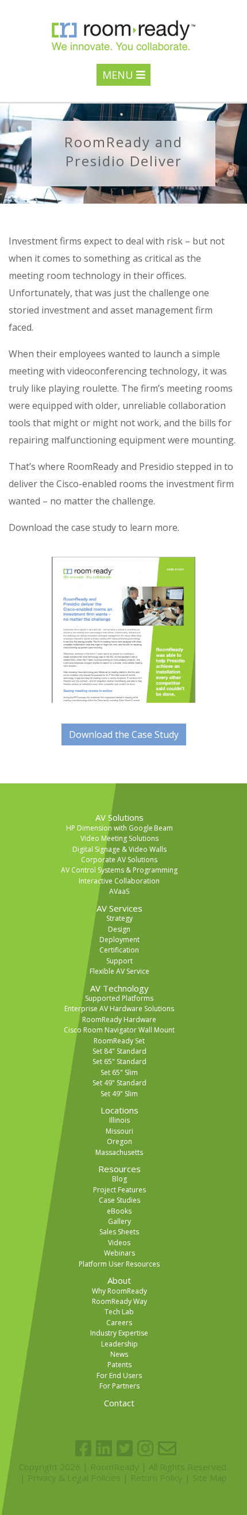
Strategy (119, 918)
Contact (119, 1403)
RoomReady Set (119, 1041)
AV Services (119, 908)
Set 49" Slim (119, 1094)
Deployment (119, 939)
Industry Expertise (119, 1333)
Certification (119, 950)
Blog (119, 1179)
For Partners (119, 1386)
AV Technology (119, 988)
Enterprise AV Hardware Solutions (119, 1008)
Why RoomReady (119, 1291)
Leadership (119, 1344)
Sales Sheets (119, 1232)
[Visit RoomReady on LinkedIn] (104, 1448)
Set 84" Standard (119, 1051)
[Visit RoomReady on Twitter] (125, 1448)
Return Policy (156, 1477)
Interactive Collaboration (119, 881)
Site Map (209, 1477)
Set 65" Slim (119, 1072)
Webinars (119, 1253)
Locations (119, 1110)
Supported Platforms (119, 998)
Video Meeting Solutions (119, 838)
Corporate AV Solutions (119, 859)
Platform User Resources (119, 1264)
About (119, 1280)
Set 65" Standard (119, 1061)
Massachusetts (119, 1152)
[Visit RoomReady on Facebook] (83, 1448)
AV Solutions (119, 817)
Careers (119, 1322)
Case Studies (119, 1200)
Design (119, 929)
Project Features (119, 1190)
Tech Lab (119, 1312)
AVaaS (119, 891)
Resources (119, 1168)
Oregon (119, 1141)
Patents (119, 1364)
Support (119, 961)
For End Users (119, 1375)
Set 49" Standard (119, 1083)
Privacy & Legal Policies (74, 1477)
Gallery (119, 1221)
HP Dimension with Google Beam (119, 828)
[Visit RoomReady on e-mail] (167, 1448)
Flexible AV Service (119, 971)
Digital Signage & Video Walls (119, 849)
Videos (119, 1243)
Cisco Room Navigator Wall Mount (119, 1030)
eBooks (119, 1211)
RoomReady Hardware (119, 1019)
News (119, 1354)
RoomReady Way (119, 1301)
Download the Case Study (124, 734)
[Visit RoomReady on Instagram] (145, 1448)
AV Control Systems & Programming (119, 870)
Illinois (119, 1120)
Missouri (119, 1131)
